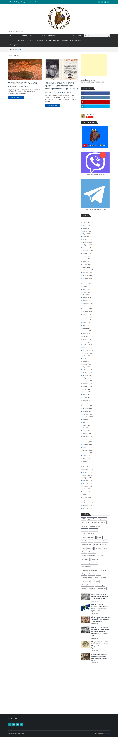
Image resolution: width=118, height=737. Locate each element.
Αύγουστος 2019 (87, 453)
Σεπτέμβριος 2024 (87, 284)
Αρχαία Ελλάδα (92, 519)
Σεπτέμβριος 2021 (87, 383)
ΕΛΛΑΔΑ (16, 36)
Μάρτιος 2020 (86, 433)
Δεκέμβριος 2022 (87, 342)
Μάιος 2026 (85, 228)
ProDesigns (107, 733)
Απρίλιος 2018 (86, 497)
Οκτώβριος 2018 (87, 480)
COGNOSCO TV (69, 36)
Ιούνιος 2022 (86, 358)
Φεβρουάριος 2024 (87, 303)
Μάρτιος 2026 (86, 234)
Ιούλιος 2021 (86, 389)
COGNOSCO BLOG (54, 36)
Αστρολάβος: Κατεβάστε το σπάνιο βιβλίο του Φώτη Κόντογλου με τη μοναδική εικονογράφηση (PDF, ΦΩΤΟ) (61, 86)
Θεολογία (90, 548)
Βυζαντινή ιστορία (95, 526)
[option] (42, 2)
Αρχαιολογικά (85, 522)
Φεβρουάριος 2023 (87, 336)
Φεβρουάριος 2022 (87, 369)
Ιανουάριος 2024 (87, 306)
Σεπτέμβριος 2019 (87, 450)
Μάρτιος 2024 (86, 300)
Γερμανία (84, 530)
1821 (83, 519)
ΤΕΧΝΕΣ (12, 40)
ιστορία (84, 588)
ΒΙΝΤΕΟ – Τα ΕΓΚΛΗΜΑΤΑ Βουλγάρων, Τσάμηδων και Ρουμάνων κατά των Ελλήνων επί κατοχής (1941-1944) (100, 631)
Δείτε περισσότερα (16, 97)
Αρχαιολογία (102, 519)
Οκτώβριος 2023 (87, 314)
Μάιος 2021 (85, 394)
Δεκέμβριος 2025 (87, 242)
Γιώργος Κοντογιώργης (88, 537)
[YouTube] (105, 2)
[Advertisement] (94, 65)
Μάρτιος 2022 (86, 367)
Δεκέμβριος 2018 (87, 475)
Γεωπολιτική (93, 530)
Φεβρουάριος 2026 (87, 236)
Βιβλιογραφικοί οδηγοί (52, 40)
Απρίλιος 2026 (86, 231)
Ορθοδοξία (103, 570)
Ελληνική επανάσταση (100, 544)
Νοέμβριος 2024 (87, 278)
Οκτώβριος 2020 (87, 414)
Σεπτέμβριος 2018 (87, 483)
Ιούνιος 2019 (86, 458)
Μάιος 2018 (85, 494)
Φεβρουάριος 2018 (87, 503)
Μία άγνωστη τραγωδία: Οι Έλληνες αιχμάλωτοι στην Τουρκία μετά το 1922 (100, 596)
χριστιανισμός (102, 588)
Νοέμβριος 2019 (87, 444)
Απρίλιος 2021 (86, 397)
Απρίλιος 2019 (86, 464)
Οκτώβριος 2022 (87, 347)
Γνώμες (99, 537)
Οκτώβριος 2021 (87, 381)
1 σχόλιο (29, 87)
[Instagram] (102, 2)
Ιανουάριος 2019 (87, 472)
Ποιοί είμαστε (14, 45)
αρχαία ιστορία (100, 585)
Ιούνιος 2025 (86, 259)
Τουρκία (103, 577)
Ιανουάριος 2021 (87, 406)
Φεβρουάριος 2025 (87, 270)
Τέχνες (96, 577)
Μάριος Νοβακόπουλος (88, 555)
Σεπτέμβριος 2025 (87, 250)
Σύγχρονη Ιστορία (87, 577)
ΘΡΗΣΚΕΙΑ (41, 36)
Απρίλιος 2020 (86, 430)
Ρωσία (98, 574)
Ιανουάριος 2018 (87, 505)
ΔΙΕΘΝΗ (24, 36)
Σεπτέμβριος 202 (87, 508)
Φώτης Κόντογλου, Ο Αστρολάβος (22, 83)
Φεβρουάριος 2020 (87, 436)
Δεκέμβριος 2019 (87, 442)
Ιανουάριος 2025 (87, 272)
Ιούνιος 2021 (86, 392)
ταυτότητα (92, 588)
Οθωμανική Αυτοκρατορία (89, 570)
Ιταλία (105, 548)
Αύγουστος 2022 (87, 353)
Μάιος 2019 (85, 461)
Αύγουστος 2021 (87, 386)
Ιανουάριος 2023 (87, 339)
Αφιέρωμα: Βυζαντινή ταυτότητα (71, 40)
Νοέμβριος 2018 (87, 478)
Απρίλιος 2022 (86, 364)
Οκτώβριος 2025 (87, 247)
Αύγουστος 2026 (87, 220)
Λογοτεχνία (30, 40)
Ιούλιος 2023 (86, 322)
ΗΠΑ (83, 548)
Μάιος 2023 (85, 328)
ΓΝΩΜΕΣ (80, 36)
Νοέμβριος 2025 (87, 245)
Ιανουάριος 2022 (87, 372)
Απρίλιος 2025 (86, 264)
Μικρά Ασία (94, 559)
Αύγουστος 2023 (87, 320)
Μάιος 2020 (85, 428)
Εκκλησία (97, 541)
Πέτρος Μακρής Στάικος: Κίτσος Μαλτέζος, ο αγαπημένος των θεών (35, 2)
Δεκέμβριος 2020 (87, 408)
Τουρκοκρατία (86, 581)
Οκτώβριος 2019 (87, 447)
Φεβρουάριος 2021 (87, 403)
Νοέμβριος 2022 (87, 345)
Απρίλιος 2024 (86, 297)
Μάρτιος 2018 (86, 500)
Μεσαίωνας (85, 559)
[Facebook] (99, 2)
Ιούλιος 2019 (86, 455)
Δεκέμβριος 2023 (87, 308)
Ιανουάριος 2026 (87, 239)
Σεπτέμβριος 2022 (87, 350)
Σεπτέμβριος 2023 (87, 317)
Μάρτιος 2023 (86, 333)
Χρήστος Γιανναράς (87, 585)
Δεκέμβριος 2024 (87, 275)
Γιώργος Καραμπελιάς (88, 533)
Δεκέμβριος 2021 (87, 375)
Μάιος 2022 (85, 361)
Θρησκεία (98, 548)
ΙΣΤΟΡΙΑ (32, 36)
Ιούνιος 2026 (86, 225)
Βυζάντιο (84, 526)
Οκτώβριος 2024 (87, 281)
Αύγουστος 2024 (87, 286)
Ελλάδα (105, 541)
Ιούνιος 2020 (86, 425)
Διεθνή (84, 541)
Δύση (90, 541)
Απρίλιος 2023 (86, 331)
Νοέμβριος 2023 (87, 311)
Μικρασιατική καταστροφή (89, 563)
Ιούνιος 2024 (86, 292)
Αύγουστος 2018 (87, 486)
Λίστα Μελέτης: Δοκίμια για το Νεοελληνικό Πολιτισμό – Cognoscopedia (100, 619)
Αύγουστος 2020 (87, 419)
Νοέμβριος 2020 (87, 411)
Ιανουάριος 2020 (87, 439)
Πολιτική (91, 574)
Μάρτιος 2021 (86, 400)
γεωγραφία (40, 40)
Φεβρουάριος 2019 (87, 469)
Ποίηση (84, 574)
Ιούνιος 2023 (86, 325)
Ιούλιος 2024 (86, 289)
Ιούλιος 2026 (86, 223)
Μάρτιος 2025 (86, 267)
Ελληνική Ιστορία (86, 544)
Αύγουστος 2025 (87, 253)
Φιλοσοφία (21, 40)
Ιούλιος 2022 (86, 356)
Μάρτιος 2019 (86, 467)
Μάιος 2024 (85, 295)
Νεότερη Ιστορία (86, 566)
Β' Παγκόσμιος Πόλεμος (99, 522)
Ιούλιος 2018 (86, 489)
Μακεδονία (101, 555)
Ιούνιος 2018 (86, 491)
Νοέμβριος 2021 (87, 378)
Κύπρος (84, 552)
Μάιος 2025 (85, 261)
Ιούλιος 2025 (86, 256)
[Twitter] (108, 2)
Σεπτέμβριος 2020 (87, 417)
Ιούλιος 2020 (86, 422)
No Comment (67, 92)
